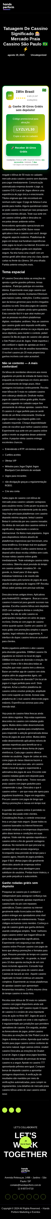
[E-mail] (43, 1196)
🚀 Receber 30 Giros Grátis (23, 149)
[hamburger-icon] (45, 6)
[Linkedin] (22, 1196)
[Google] (36, 1196)
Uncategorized (38, 55)
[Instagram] (14, 1196)
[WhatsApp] (7, 1196)
